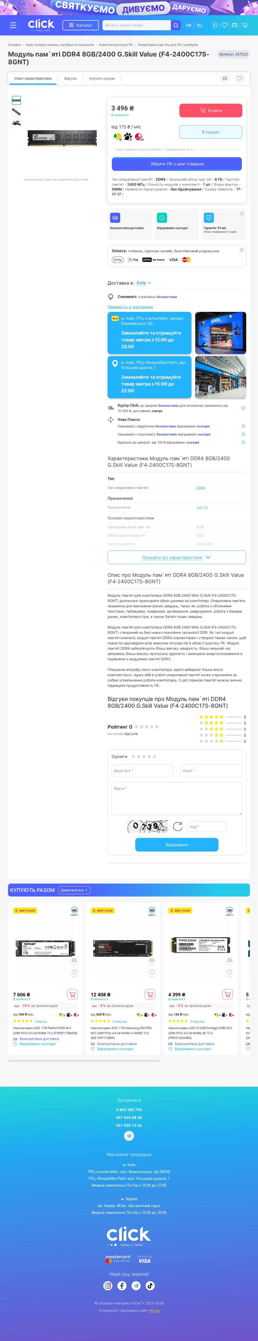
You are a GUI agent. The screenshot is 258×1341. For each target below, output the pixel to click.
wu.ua (154, 1310)
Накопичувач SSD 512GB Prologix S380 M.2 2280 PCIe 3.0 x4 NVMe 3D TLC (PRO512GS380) (200, 1033)
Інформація (242, 213)
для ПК (202, 507)
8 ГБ (200, 535)
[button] (74, 890)
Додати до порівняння (225, 78)
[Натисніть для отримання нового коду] (178, 827)
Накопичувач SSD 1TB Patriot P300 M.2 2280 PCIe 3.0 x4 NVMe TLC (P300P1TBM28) (45, 1030)
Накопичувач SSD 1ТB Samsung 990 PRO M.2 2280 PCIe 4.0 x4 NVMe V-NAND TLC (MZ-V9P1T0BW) (121, 1033)
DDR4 (201, 488)
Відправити (177, 844)
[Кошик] (72, 994)
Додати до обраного (240, 78)
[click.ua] (45, 25)
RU (199, 25)
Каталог (84, 25)
